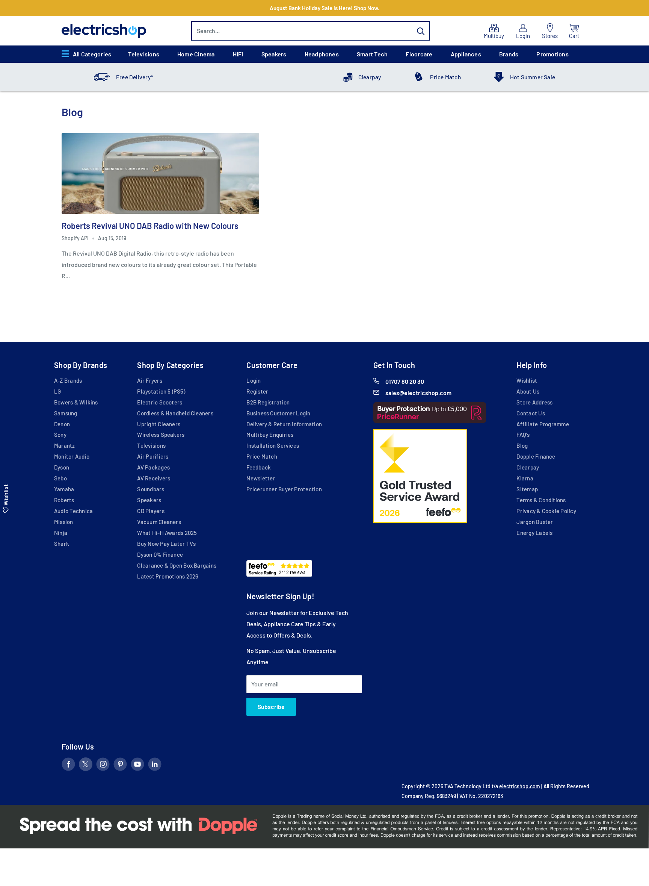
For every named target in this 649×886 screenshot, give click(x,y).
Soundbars (150, 489)
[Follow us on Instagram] (103, 765)
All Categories (92, 54)
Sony (60, 434)
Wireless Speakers (160, 434)
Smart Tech (372, 54)
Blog (522, 445)
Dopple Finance (535, 456)
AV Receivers (153, 478)
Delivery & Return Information (284, 424)
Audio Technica (73, 510)
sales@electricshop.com (418, 392)
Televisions (143, 54)
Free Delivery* (134, 77)
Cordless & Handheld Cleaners (175, 413)
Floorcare (419, 54)
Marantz (64, 445)
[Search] (420, 31)
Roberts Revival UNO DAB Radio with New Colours (150, 225)
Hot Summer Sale (532, 77)
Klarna (524, 478)
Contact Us (530, 413)
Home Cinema (196, 54)
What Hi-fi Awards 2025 (167, 532)
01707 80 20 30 (404, 381)
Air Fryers (149, 380)
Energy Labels (534, 532)
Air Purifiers (152, 456)
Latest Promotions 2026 (167, 576)
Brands (508, 54)
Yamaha (64, 489)
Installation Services (272, 445)
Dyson (61, 467)
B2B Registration (268, 402)
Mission (63, 521)
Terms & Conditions (541, 500)
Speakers (274, 54)
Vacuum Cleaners (159, 521)
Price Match (445, 77)
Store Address (534, 402)
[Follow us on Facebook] (68, 765)
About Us (527, 391)
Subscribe (271, 706)
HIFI (238, 54)
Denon (62, 424)
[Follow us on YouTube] (137, 765)
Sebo (60, 478)
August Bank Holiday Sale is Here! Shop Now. (324, 8)
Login (253, 380)
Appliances (466, 54)
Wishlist (526, 380)
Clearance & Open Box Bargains (176, 565)
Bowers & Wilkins (76, 402)
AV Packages (153, 467)
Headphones (322, 54)
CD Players (150, 510)
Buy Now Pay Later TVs (166, 543)
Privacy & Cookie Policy (546, 510)
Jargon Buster (534, 521)
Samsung (65, 413)
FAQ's (523, 434)
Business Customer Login (278, 413)
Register (257, 391)
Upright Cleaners (158, 424)
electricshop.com (519, 786)
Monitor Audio (71, 456)
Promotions (552, 54)
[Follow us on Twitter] (85, 765)
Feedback (258, 467)
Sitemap (527, 489)
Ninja (60, 532)
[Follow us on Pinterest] (120, 765)
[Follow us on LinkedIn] (154, 765)
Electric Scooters (159, 402)
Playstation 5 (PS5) (161, 391)
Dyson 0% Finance (160, 554)
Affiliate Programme (542, 424)
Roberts (64, 500)
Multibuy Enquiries (269, 434)
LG (57, 391)
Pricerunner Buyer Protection (283, 489)
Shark (61, 543)
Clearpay (369, 77)
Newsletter (260, 478)
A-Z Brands (68, 380)
